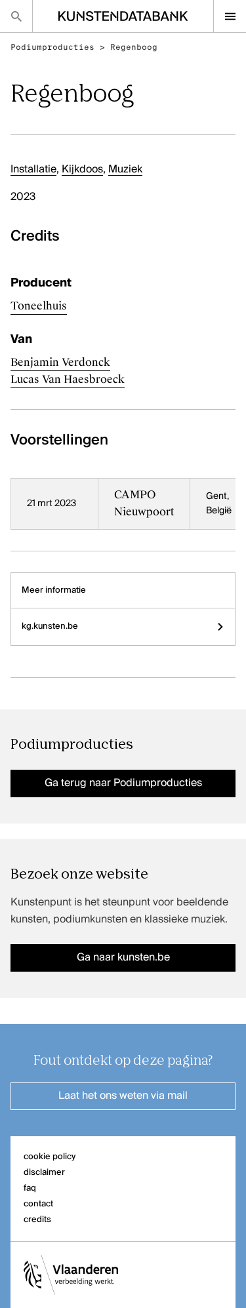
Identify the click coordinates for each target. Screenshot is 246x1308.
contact (38, 1204)
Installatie (33, 170)
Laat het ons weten (123, 1096)
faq (30, 1188)
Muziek (125, 170)
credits (37, 1220)
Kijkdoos (82, 170)
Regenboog (133, 47)
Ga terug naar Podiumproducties (123, 783)
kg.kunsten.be (50, 626)
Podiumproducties (52, 47)
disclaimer (44, 1172)
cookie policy (49, 1157)
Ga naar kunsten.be (123, 958)
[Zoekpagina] (16, 16)
